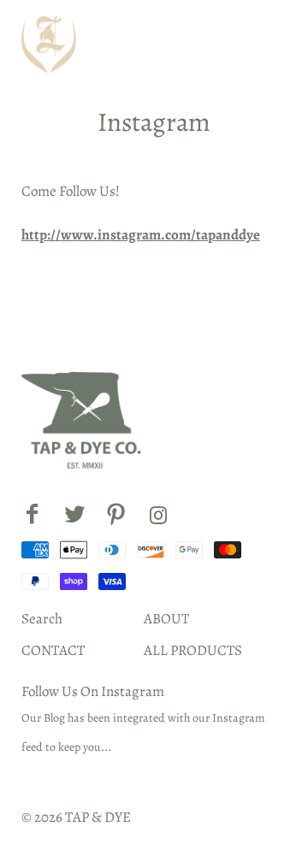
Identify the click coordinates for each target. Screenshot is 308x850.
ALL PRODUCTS (193, 650)
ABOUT (166, 619)
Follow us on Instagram (92, 691)
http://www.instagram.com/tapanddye (140, 235)
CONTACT (53, 650)
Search (41, 619)
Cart (263, 45)
